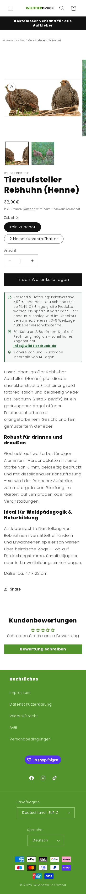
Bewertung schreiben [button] (43, 649)
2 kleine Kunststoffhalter (34, 238)
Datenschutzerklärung (31, 704)
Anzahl (10, 250)
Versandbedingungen (30, 739)
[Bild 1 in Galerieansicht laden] (17, 153)
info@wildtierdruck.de (34, 346)
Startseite (8, 40)
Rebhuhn (20, 40)
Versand (29, 209)
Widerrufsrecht (24, 715)
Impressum (20, 692)
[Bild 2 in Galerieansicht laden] (43, 153)
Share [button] (15, 589)
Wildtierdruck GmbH (50, 885)
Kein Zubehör (23, 226)
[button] (10, 8)
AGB (13, 727)
